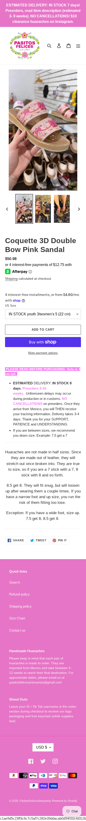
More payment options (43, 353)
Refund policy (19, 594)
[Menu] (78, 45)
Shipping (11, 278)
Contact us (17, 630)
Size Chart (17, 618)
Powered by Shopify (64, 800)
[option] (24, 209)
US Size (10, 305)
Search (14, 582)
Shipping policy (20, 606)
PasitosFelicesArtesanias (35, 800)
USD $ (41, 747)
